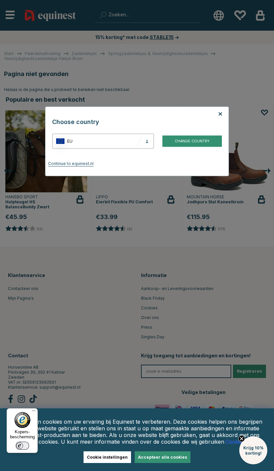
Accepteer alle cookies (162, 457)
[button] (253, 450)
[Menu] (34, 412)
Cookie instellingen (107, 457)
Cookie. (234, 441)
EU (70, 141)
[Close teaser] (241, 438)
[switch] (22, 446)
